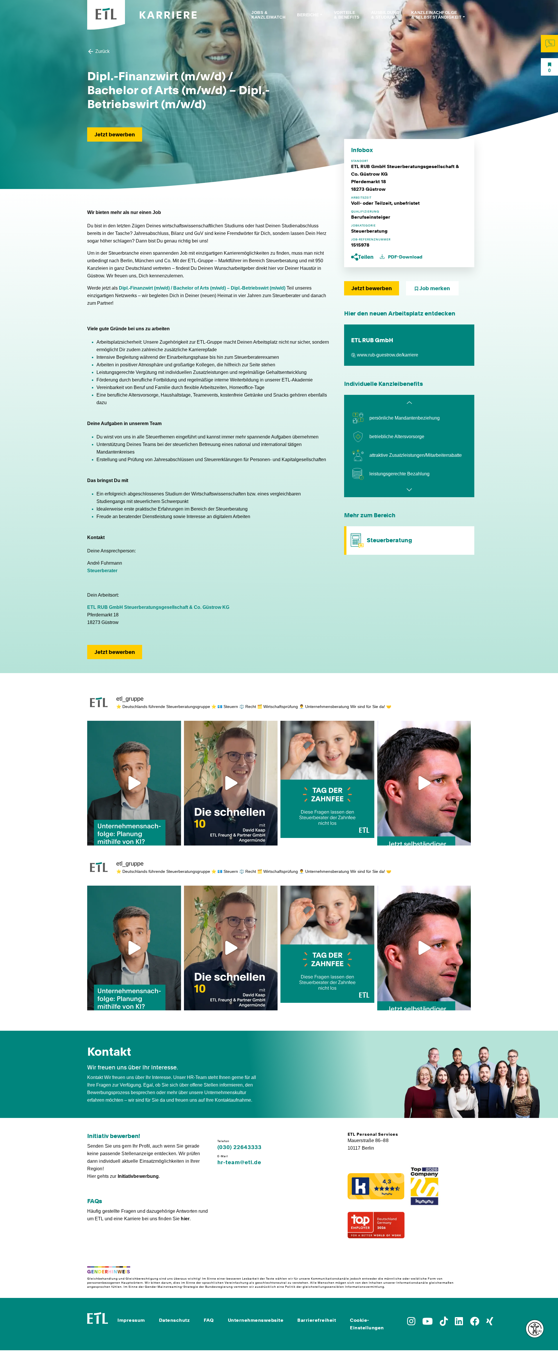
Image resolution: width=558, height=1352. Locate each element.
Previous (409, 402)
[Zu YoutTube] (427, 1323)
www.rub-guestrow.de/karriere (387, 354)
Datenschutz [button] (174, 1320)
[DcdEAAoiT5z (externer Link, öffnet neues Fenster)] (134, 783)
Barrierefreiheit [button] (316, 1320)
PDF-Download (404, 257)
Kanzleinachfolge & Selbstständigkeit (436, 14)
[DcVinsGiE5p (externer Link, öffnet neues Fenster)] (327, 783)
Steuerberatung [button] (389, 540)
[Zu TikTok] (444, 1323)
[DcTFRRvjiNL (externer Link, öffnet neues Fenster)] (424, 783)
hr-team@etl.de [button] (239, 1162)
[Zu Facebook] (474, 1323)
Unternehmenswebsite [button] (256, 1320)
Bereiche (308, 15)
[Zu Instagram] (411, 1323)
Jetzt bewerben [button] (114, 134)
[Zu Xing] (489, 1323)
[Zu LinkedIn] (459, 1323)
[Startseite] (97, 1317)
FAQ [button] (209, 1320)
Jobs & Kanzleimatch (268, 14)
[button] (363, 257)
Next (409, 490)
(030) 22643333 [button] (239, 1147)
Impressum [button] (131, 1320)
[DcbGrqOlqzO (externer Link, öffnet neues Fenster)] (231, 783)
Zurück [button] (102, 51)
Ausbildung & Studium (385, 14)
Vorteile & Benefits (347, 14)
